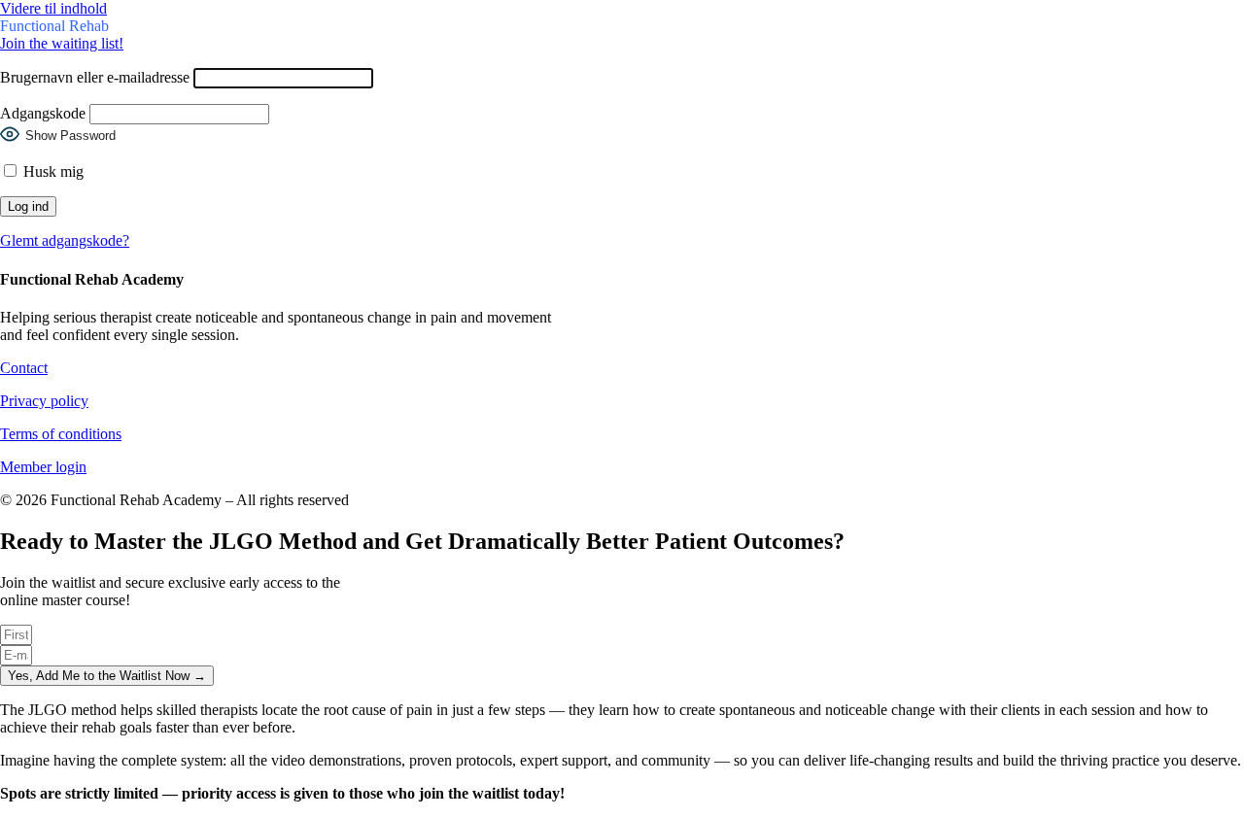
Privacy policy (44, 400)
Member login (43, 467)
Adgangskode (43, 113)
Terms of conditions (60, 434)
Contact (24, 367)
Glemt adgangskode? (64, 240)
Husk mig (51, 171)
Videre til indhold (53, 8)
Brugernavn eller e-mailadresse (95, 77)
